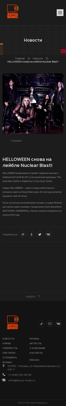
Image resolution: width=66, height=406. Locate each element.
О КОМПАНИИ (37, 348)
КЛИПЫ (7, 343)
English (34, 359)
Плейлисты (10, 348)
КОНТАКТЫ (36, 352)
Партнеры (9, 352)
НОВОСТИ (8, 338)
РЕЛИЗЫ (34, 338)
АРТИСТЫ (35, 343)
